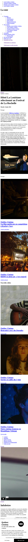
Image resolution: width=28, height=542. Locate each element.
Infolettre (6, 438)
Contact (6, 437)
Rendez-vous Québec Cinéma (11, 4)
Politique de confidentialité (10, 442)
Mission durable (8, 441)
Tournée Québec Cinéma (10, 3)
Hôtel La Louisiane (14, 113)
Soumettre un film (8, 40)
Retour (2, 92)
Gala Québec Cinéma (9, 2)
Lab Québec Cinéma (9, 6)
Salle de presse (7, 439)
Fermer (2, 446)
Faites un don (7, 443)
